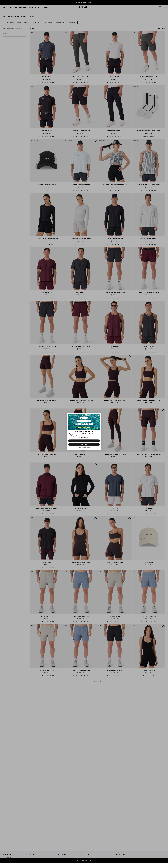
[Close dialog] (99, 415)
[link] (84, 422)
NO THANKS (84, 444)
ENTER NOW (84, 440)
